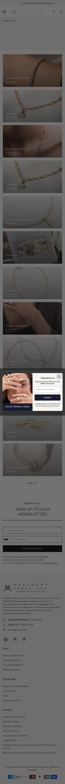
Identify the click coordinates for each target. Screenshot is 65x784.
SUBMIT (47, 397)
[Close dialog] (59, 376)
